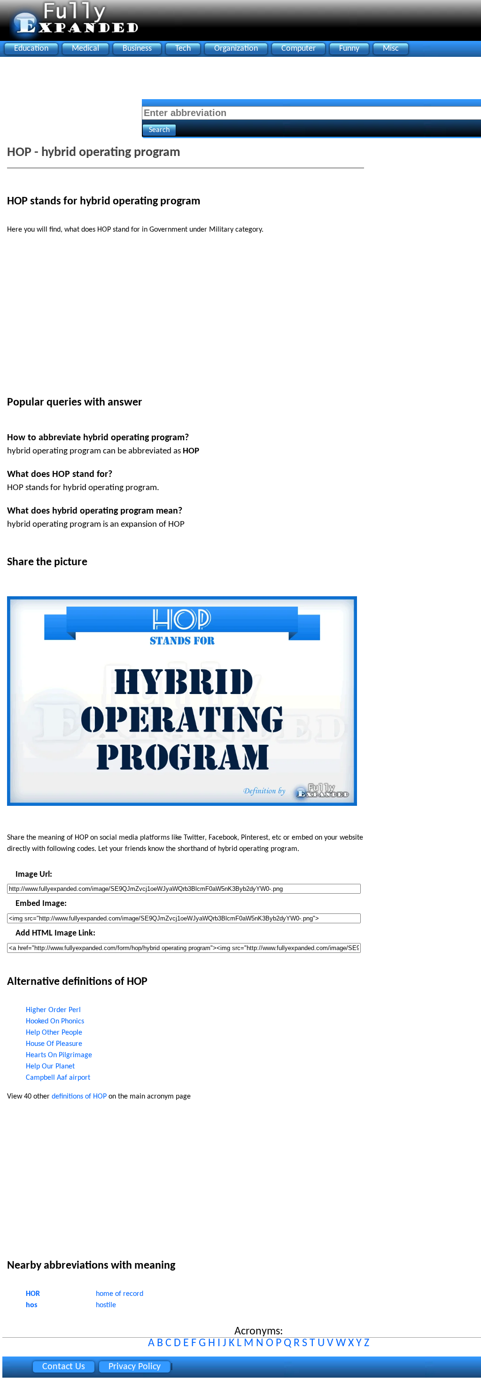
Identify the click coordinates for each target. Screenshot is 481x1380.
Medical (85, 48)
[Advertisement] (173, 80)
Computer (298, 48)
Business (137, 48)
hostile (106, 1305)
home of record (119, 1294)
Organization (236, 48)
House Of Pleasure (54, 1044)
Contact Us (63, 1367)
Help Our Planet (50, 1066)
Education (31, 48)
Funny (349, 48)
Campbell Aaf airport (58, 1078)
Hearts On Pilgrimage (59, 1055)
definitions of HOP (79, 1096)
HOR (33, 1294)
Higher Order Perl (53, 1010)
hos (31, 1305)
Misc (391, 48)
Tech (183, 48)
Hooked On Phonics (55, 1021)
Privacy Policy (135, 1367)
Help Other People (54, 1033)
